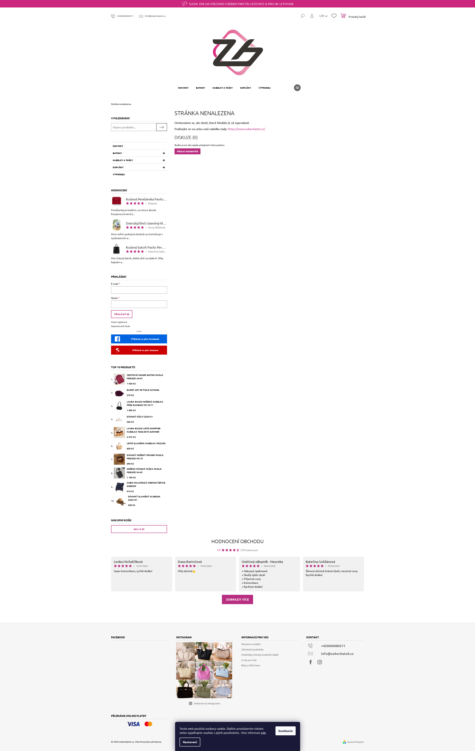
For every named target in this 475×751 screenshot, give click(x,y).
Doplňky (118, 167)
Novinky (118, 145)
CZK (322, 15)
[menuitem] (183, 87)
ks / (139, 529)
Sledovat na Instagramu (207, 703)
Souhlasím (285, 731)
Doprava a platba (251, 644)
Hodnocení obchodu (237, 541)
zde (263, 732)
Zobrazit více (237, 599)
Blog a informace (250, 665)
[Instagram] (319, 662)
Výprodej (119, 174)
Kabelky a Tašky (123, 160)
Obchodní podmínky (252, 649)
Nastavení (190, 742)
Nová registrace (119, 321)
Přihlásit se (121, 314)
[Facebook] (310, 662)
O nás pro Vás (249, 660)
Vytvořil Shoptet (355, 741)
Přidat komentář (187, 151)
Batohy (117, 153)
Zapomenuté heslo (120, 326)
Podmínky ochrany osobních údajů (259, 654)
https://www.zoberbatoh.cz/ (246, 129)
